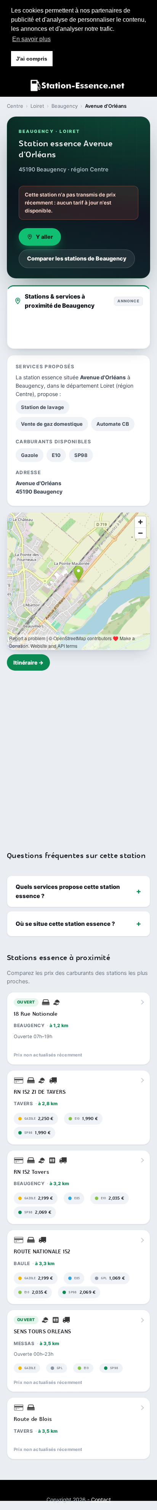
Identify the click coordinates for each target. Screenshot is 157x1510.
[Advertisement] (78, 756)
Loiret (37, 106)
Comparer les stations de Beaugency (77, 258)
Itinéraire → (28, 662)
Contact (101, 1499)
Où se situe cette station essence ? (65, 923)
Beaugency (64, 106)
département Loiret (90, 385)
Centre (15, 106)
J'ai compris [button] (31, 59)
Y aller (44, 236)
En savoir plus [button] (31, 39)
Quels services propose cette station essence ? (68, 891)
